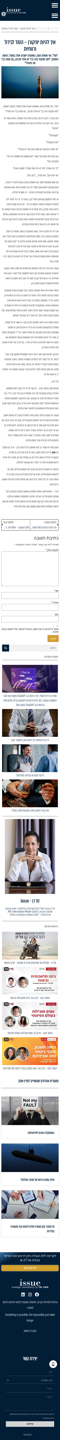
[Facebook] (37, 1294)
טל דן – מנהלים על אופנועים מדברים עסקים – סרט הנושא (30, 962)
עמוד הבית (54, 28)
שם (56, 590)
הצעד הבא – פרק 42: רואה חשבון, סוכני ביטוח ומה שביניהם (30, 1068)
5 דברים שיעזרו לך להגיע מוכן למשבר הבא (30, 740)
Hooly (34, 1434)
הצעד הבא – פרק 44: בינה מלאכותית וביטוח (30, 998)
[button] (3, 14)
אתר (56, 614)
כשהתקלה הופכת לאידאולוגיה (41, 1132)
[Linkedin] (23, 1294)
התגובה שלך (52, 550)
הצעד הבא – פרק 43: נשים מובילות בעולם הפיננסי (30, 1033)
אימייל (55, 602)
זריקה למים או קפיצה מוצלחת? (30, 775)
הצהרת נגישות (30, 1331)
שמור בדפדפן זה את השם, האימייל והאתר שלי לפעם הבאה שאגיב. (30, 630)
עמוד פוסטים (42, 28)
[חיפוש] (5, 648)
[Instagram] (30, 1294)
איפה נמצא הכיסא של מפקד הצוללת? (37, 1179)
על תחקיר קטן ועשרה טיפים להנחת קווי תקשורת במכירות (32, 1228)
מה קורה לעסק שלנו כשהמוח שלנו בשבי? (30, 810)
